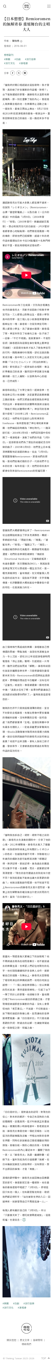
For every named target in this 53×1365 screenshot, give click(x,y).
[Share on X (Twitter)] (18, 73)
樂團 (7, 59)
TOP (45, 1358)
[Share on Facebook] (12, 73)
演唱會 (24, 63)
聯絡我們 (26, 1344)
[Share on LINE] (25, 73)
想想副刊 (9, 55)
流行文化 (10, 63)
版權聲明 (38, 1340)
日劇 (18, 59)
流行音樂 (31, 59)
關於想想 (11, 1340)
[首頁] (26, 6)
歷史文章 (24, 1340)
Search (5, 6)
